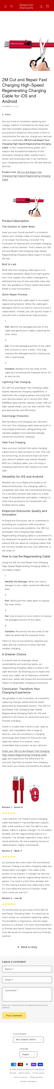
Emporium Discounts (25, 1069)
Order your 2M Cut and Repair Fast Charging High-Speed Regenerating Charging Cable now (25, 755)
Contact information (28, 1081)
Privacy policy (38, 1073)
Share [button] (8, 114)
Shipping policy (36, 1077)
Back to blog (29, 946)
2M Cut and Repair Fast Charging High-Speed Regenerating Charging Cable (26, 176)
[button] (5, 6)
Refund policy (24, 1073)
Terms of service (20, 1077)
